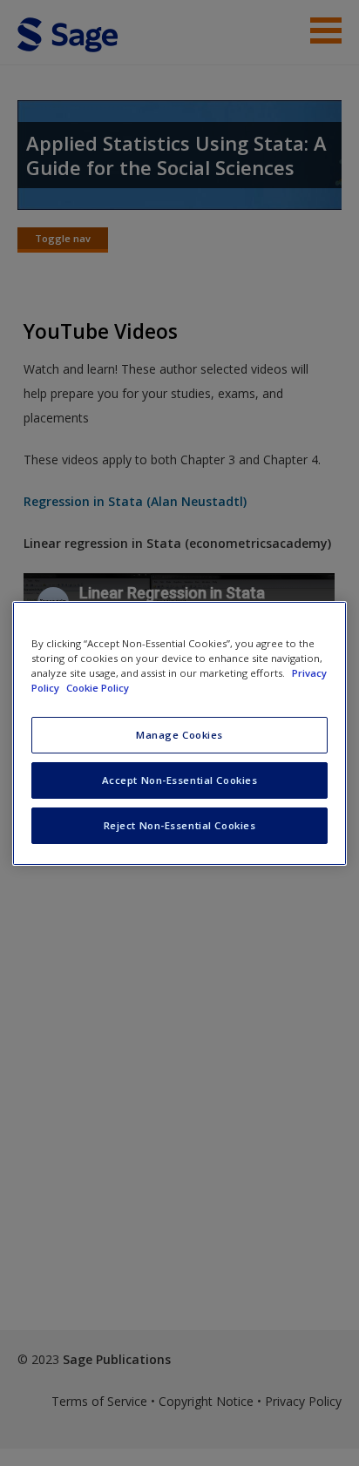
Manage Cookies (179, 734)
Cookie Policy (97, 687)
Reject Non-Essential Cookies (180, 825)
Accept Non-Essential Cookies (180, 780)
